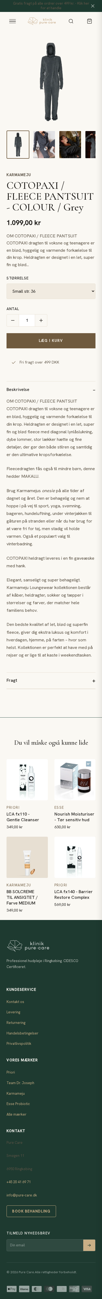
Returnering (16, 1022)
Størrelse (18, 278)
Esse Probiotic (18, 1103)
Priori (11, 1072)
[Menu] (12, 21)
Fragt (12, 680)
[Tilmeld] (89, 1245)
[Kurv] (89, 21)
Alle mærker (16, 1114)
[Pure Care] (41, 21)
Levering (13, 1012)
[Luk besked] (93, 6)
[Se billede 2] (44, 144)
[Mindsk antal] (13, 320)
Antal (13, 308)
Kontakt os (15, 1001)
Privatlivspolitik (19, 1043)
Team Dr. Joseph (20, 1083)
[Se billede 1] (18, 144)
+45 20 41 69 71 (19, 1182)
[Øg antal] (41, 320)
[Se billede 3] (70, 144)
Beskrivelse (18, 389)
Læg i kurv (51, 340)
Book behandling (31, 1211)
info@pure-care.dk (22, 1195)
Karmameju (19, 175)
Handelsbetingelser (22, 1033)
